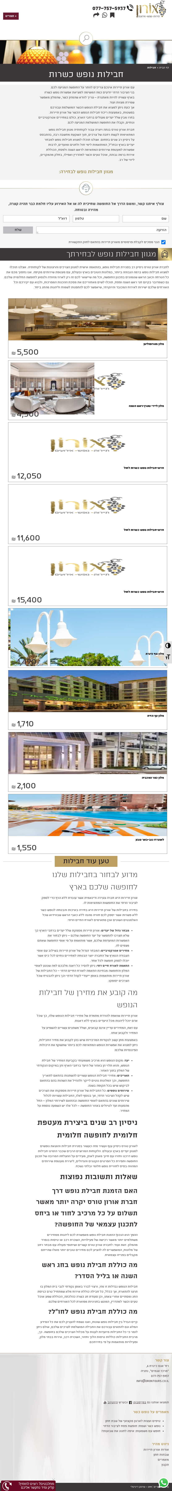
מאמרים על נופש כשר (151, 1412)
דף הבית (164, 67)
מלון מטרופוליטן (153, 344)
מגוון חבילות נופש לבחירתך (111, 254)
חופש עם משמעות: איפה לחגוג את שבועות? (130, 1431)
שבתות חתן (161, 1455)
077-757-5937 (109, 8)
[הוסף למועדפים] (112, 15)
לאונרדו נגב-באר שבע (150, 839)
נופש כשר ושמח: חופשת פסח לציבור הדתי (131, 1426)
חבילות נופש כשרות (86, 74)
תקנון (165, 1465)
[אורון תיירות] (152, 19)
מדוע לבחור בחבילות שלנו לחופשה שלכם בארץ (95, 881)
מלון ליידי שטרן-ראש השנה (146, 406)
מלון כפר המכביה (153, 778)
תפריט (9, 16)
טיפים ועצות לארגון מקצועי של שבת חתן (132, 1421)
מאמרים (163, 1460)
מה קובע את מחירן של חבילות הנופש (88, 999)
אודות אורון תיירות (156, 1450)
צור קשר (162, 1360)
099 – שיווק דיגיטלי (141, 1486)
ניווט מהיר (160, 1444)
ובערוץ (118, 1402)
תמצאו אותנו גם (151, 1402)
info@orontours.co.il (152, 1381)
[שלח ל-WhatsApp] (104, 15)
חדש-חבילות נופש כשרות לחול (144, 468)
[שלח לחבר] (95, 15)
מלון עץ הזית (155, 716)
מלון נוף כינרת (155, 654)
